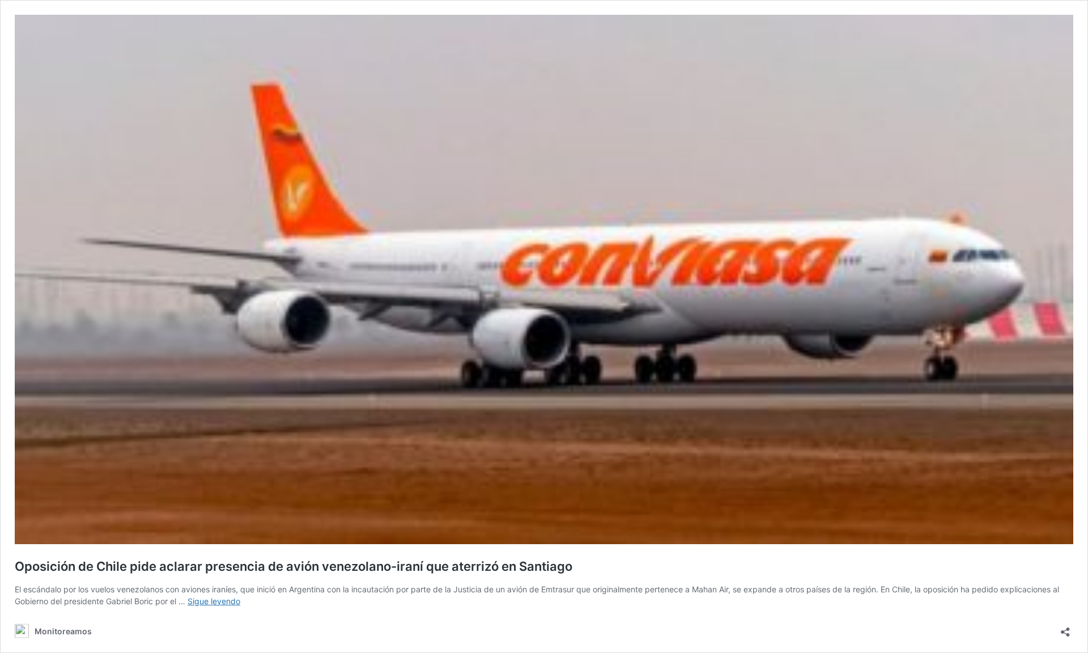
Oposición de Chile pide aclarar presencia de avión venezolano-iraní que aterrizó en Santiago (293, 566)
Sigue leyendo (214, 601)
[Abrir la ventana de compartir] (1065, 628)
